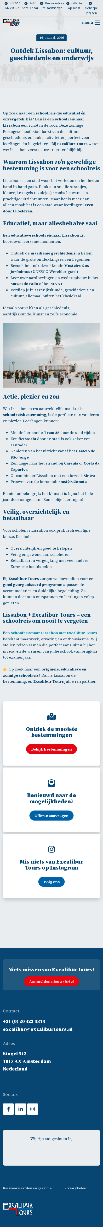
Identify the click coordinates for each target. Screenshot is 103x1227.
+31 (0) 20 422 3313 (24, 1021)
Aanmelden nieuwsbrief (51, 981)
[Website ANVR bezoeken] (32, 1153)
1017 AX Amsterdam (27, 1061)
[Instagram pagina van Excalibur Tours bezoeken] (32, 1108)
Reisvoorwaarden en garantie (27, 1188)
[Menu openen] (91, 23)
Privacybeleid (75, 1188)
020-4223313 (13, 939)
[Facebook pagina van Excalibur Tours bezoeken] (8, 1108)
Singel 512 (15, 1053)
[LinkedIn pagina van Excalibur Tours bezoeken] (20, 1108)
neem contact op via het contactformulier (45, 945)
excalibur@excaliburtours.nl (70, 939)
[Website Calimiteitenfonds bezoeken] (51, 1153)
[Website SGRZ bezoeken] (70, 1153)
